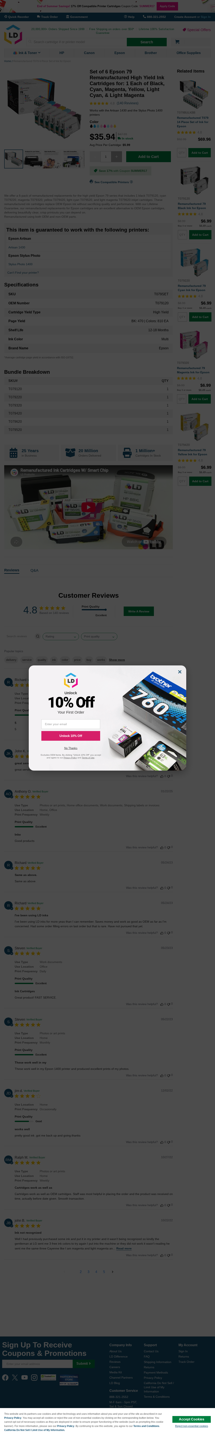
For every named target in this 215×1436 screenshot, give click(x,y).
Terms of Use (88, 757)
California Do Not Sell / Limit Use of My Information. (34, 1430)
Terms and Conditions (146, 1426)
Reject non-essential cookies (191, 1426)
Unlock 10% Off (70, 736)
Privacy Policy (12, 1417)
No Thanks (70, 748)
